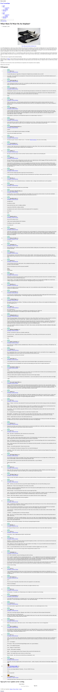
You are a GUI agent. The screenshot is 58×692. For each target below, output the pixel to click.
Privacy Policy (15, 689)
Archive (6, 8)
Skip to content (3, 0)
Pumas (8, 58)
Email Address (21, 684)
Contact (20, 689)
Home (4, 5)
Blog (3, 6)
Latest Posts (7, 7)
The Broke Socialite (13, 666)
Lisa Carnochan (5, 3)
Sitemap (11, 689)
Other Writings (5, 9)
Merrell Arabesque (33, 139)
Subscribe (4, 10)
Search (1, 19)
